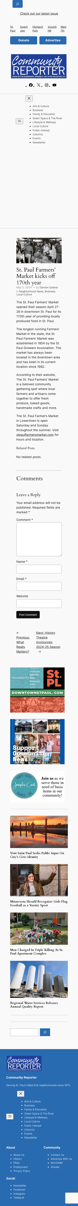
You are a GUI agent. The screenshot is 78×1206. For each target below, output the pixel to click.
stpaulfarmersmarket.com (35, 435)
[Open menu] (19, 121)
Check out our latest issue (39, 13)
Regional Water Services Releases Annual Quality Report (34, 1004)
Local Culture (24, 294)
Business (50, 291)
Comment (24, 520)
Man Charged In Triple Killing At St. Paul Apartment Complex (36, 951)
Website (22, 596)
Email (21, 579)
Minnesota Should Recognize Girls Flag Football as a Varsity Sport (39, 903)
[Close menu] (29, 98)
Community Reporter (21, 1077)
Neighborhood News (31, 291)
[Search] (45, 1032)
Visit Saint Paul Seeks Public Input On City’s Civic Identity (37, 855)
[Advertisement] (39, 187)
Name (22, 561)
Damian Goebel (49, 287)
